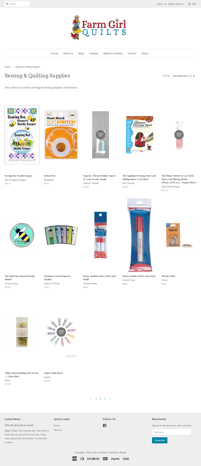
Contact (132, 53)
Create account (175, 3)
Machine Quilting (112, 53)
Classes (93, 53)
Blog (81, 53)
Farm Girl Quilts (99, 452)
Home (54, 53)
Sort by (166, 75)
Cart (194, 3)
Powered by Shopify (117, 452)
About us (68, 53)
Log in (160, 3)
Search (57, 425)
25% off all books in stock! (19, 425)
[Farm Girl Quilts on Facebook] (104, 426)
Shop (145, 53)
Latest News (12, 419)
